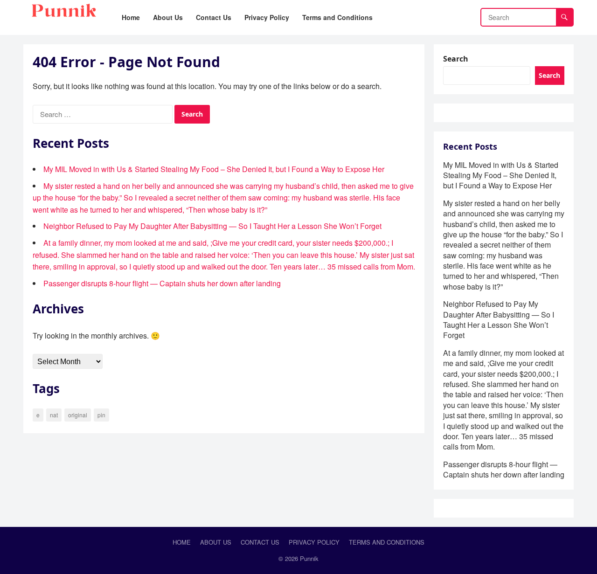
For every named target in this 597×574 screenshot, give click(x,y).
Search (455, 59)
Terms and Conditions (386, 542)
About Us (215, 542)
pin (101, 415)
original (77, 415)
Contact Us (260, 542)
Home (182, 542)
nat (54, 415)
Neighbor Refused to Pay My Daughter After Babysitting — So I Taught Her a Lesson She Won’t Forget (212, 226)
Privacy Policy (314, 542)
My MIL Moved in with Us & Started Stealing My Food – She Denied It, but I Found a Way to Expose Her (213, 169)
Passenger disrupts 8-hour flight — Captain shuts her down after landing (162, 283)
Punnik (309, 558)
